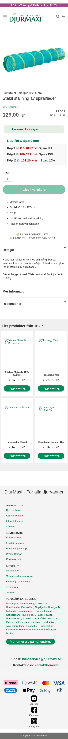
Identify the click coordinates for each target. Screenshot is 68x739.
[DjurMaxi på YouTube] (34, 700)
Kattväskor (12, 629)
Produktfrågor (14, 553)
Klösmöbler (32, 626)
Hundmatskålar (27, 629)
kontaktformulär (47, 665)
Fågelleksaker (44, 614)
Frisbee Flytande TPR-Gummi (17, 373)
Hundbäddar (13, 607)
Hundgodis (54, 607)
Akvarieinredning (15, 626)
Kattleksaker (29, 618)
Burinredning (27, 603)
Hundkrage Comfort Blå (51, 442)
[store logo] (25, 18)
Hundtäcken (48, 622)
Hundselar (23, 622)
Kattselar (35, 622)
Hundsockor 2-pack (17, 442)
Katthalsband (13, 614)
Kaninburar (41, 603)
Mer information (14, 291)
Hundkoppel (28, 614)
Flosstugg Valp (51, 375)
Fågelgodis (41, 607)
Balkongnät (12, 603)
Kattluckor (11, 622)
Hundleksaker (13, 618)
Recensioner (12, 304)
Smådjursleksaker (47, 618)
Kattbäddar (27, 607)
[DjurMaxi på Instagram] (34, 723)
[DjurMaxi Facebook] (34, 712)
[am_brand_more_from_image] (17, 351)
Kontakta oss (13, 559)
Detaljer (8, 250)
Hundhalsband (44, 611)
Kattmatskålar (44, 629)
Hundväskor (46, 626)
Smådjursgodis (26, 611)
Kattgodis (11, 611)
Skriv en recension (10, 107)
